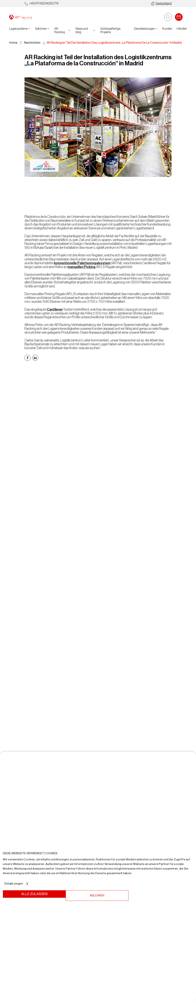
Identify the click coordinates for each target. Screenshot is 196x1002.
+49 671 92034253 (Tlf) (44, 3)
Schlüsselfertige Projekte (110, 30)
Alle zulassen (34, 894)
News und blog (82, 30)
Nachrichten (32, 42)
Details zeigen (13, 883)
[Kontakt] (179, 17)
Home (13, 42)
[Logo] (20, 17)
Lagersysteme (18, 28)
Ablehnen (97, 895)
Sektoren (41, 28)
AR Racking (59, 30)
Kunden (167, 28)
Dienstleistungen (144, 28)
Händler (182, 28)
